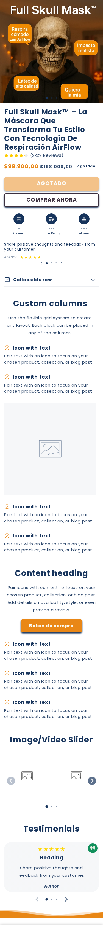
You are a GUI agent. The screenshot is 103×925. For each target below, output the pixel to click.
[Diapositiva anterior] (41, 263)
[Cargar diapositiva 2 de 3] (51, 263)
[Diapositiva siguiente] (62, 263)
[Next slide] (92, 781)
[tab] (46, 806)
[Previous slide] (11, 781)
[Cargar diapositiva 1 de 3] (46, 97)
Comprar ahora (51, 199)
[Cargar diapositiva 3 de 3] (56, 263)
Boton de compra (51, 626)
